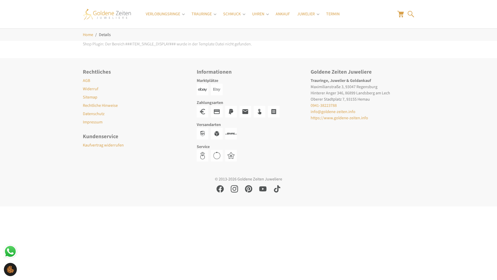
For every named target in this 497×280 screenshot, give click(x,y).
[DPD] (218, 133)
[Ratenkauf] (275, 111)
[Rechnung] (246, 111)
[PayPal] (232, 111)
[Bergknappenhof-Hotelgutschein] (232, 155)
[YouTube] (262, 188)
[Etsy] (218, 89)
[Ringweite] (204, 155)
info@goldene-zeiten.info (333, 112)
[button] (10, 269)
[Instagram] (234, 188)
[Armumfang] (218, 155)
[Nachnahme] (261, 111)
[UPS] (204, 133)
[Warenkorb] (400, 14)
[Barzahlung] (204, 111)
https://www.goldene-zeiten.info (339, 118)
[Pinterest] (248, 188)
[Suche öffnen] (411, 14)
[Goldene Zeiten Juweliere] (107, 14)
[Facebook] (220, 188)
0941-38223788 (324, 105)
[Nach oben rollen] (485, 268)
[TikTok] (277, 188)
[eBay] (204, 89)
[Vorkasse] (218, 111)
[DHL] (232, 133)
